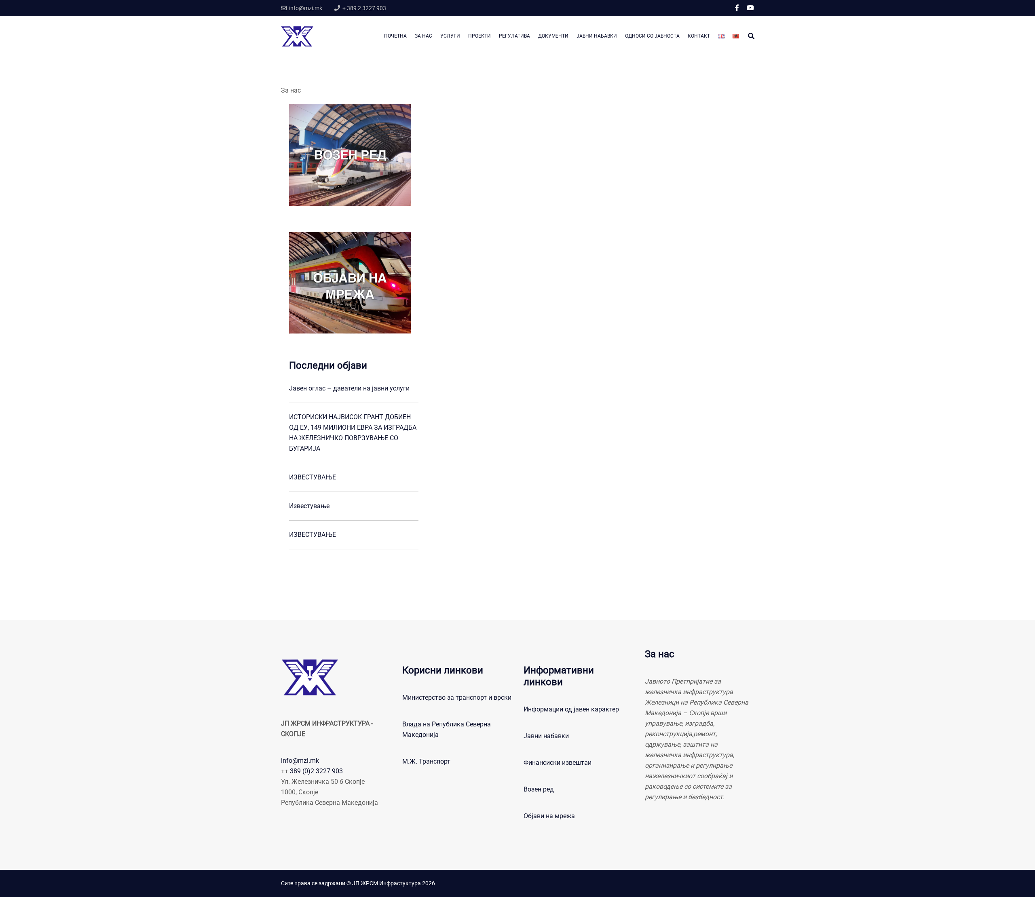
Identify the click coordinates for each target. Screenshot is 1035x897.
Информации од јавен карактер (571, 709)
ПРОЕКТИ (479, 36)
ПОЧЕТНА (395, 36)
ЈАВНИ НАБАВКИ (597, 36)
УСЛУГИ (450, 36)
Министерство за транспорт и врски (456, 697)
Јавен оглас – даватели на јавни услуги (349, 388)
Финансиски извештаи (557, 762)
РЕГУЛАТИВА (514, 36)
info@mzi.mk (300, 760)
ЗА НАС (423, 36)
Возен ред (539, 789)
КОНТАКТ (699, 36)
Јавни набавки (546, 736)
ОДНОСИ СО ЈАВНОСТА (652, 36)
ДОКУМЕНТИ (553, 36)
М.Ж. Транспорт (426, 761)
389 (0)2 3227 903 (316, 771)
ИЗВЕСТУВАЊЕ (312, 477)
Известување (309, 506)
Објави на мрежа (549, 816)
